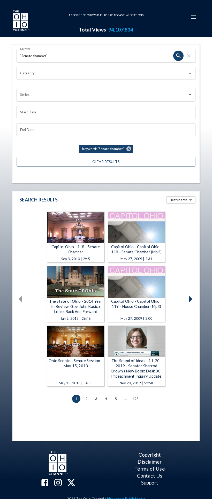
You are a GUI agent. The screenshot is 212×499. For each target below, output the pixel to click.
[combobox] (102, 73)
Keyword (25, 48)
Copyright (150, 454)
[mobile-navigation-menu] (193, 17)
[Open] (190, 73)
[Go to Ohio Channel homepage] (21, 21)
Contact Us (149, 475)
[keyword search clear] (189, 56)
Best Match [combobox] (178, 200)
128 (135, 399)
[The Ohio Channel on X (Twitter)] (71, 483)
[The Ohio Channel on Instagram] (58, 483)
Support (149, 482)
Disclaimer (150, 461)
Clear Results (106, 161)
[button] (106, 149)
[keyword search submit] (178, 56)
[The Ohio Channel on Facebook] (44, 483)
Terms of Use (149, 468)
